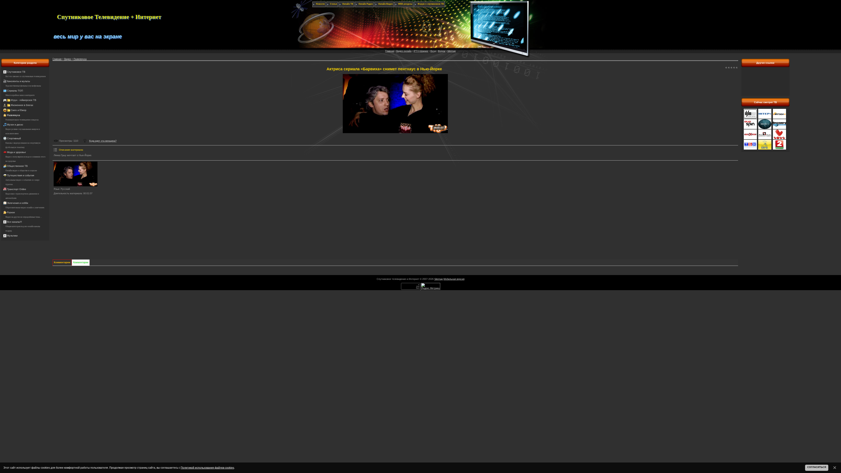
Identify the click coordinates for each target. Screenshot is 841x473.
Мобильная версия (454, 279)
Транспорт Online (16, 189)
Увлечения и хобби (17, 203)
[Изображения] (75, 174)
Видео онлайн (404, 51)
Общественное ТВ (17, 166)
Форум (441, 51)
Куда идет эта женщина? (103, 140)
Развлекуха (13, 115)
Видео (67, 59)
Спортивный (14, 138)
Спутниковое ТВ (16, 72)
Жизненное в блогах (22, 105)
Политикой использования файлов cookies (207, 467)
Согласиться (816, 467)
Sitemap (451, 51)
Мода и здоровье (16, 152)
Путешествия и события (20, 175)
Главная (389, 51)
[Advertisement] (765, 84)
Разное (11, 212)
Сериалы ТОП (15, 90)
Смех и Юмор (18, 110)
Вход (433, 51)
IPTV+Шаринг (420, 51)
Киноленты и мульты (18, 81)
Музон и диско (15, 124)
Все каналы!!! (14, 222)
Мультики (12, 235)
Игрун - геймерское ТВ (23, 100)
